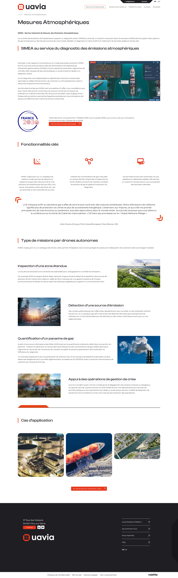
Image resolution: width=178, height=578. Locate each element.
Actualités (156, 7)
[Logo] (32, 7)
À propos (147, 7)
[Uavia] (45, 538)
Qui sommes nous (129, 529)
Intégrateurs (130, 1)
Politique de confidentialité (58, 575)
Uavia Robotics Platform (132, 522)
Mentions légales (91, 575)
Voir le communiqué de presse (63, 124)
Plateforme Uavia (135, 7)
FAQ (123, 542)
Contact (144, 1)
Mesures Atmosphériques (95, 7)
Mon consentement (108, 575)
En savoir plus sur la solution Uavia (87, 489)
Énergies (37, 475)
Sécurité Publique (137, 475)
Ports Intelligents (89, 475)
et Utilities (44, 475)
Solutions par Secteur (117, 7)
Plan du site (77, 575)
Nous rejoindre (128, 535)
